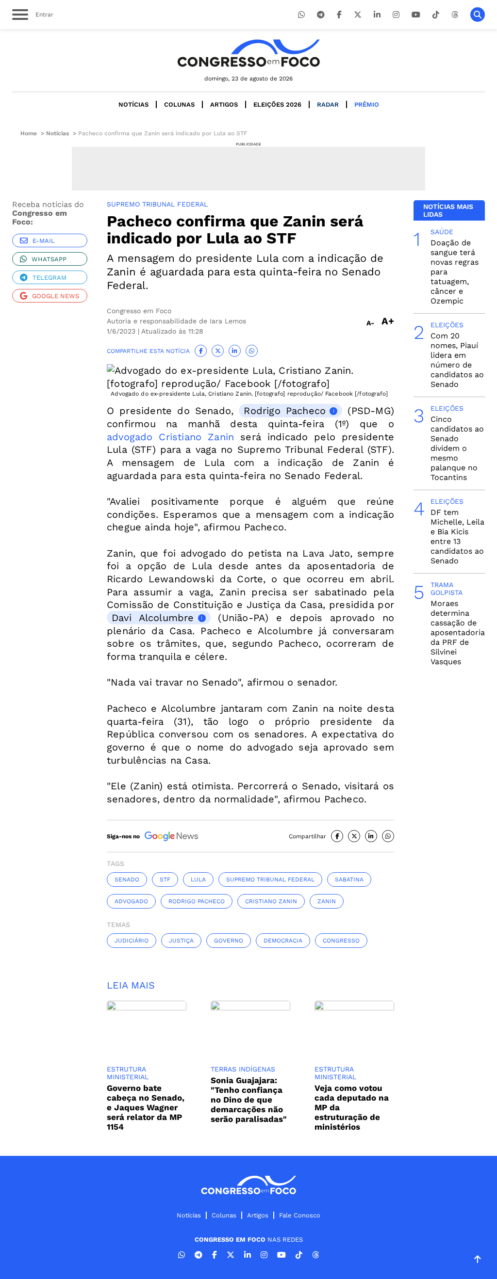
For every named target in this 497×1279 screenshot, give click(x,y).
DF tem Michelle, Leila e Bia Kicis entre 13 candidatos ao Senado (457, 536)
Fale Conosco (299, 1215)
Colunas (179, 104)
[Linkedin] (377, 14)
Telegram (49, 277)
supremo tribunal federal (270, 879)
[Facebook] (339, 14)
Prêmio (366, 104)
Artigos (224, 104)
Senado (127, 879)
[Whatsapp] (301, 14)
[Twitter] (358, 14)
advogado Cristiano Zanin (170, 437)
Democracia (283, 940)
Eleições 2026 (277, 104)
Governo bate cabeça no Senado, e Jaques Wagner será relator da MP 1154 (145, 1107)
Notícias (133, 104)
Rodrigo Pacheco (285, 410)
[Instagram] (396, 14)
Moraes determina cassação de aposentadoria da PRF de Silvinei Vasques (458, 632)
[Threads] (454, 14)
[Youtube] (416, 14)
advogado (131, 901)
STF (165, 879)
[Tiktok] (435, 14)
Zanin (326, 901)
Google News (55, 296)
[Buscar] (477, 14)
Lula (198, 879)
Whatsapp (49, 259)
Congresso (341, 940)
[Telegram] (321, 14)
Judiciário (132, 940)
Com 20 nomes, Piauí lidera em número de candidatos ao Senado (457, 360)
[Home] (248, 53)
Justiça (181, 940)
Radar (328, 104)
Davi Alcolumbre (153, 618)
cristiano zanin (271, 901)
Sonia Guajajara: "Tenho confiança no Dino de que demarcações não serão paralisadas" (249, 1099)
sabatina (349, 879)
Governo (228, 940)
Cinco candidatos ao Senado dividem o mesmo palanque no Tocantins (457, 448)
